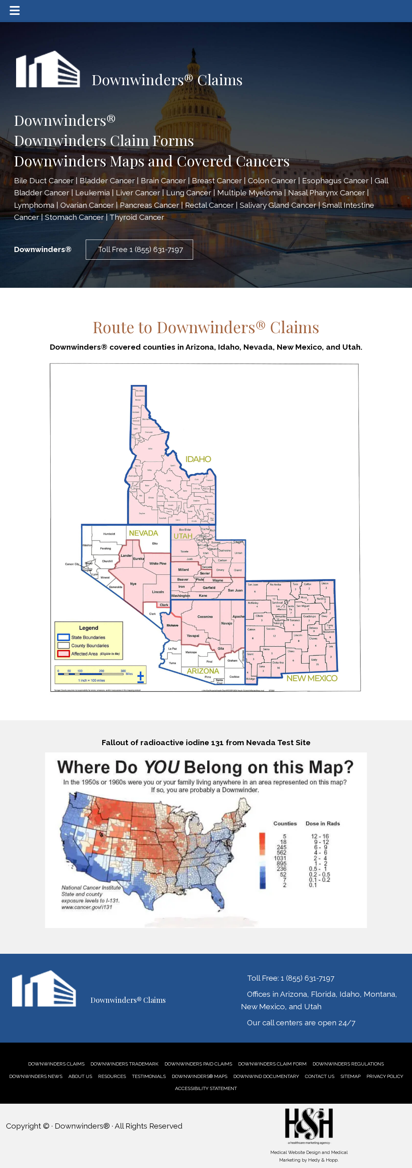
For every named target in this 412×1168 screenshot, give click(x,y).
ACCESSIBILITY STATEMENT (206, 1088)
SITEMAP (350, 1076)
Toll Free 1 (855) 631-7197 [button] (139, 249)
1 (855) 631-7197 (307, 978)
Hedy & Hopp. (323, 1160)
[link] (56, 1064)
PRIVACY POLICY (385, 1076)
